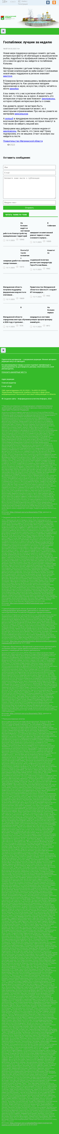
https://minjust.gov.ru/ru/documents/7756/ (26, 512)
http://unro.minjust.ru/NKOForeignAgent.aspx (27, 603)
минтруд (7, 76)
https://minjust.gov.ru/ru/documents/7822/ (26, 713)
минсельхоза (21, 113)
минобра (14, 88)
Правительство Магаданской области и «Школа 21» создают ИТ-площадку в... (43, 289)
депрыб (9, 118)
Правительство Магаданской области (23, 141)
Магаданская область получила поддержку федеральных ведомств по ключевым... (14, 291)
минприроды (48, 98)
